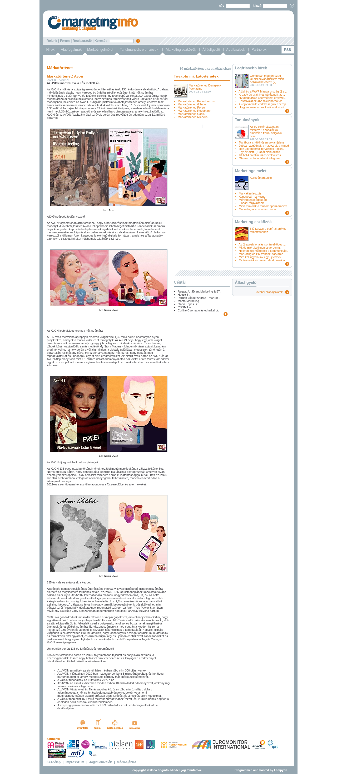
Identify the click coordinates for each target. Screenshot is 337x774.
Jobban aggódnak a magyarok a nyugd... (265, 145)
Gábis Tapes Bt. (188, 304)
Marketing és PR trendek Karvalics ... (262, 253)
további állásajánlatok (270, 292)
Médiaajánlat (126, 762)
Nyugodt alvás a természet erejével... (262, 97)
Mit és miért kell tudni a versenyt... (260, 247)
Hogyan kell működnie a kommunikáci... (264, 250)
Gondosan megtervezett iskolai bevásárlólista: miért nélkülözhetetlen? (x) (267, 79)
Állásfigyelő (245, 282)
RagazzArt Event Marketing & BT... (200, 291)
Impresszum (75, 762)
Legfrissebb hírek (251, 68)
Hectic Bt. (184, 294)
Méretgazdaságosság (253, 199)
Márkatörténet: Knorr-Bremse (196, 101)
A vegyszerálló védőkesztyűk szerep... (263, 104)
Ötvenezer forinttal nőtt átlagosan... (261, 158)
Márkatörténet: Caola (191, 113)
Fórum (65, 41)
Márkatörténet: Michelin (192, 117)
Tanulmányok (247, 119)
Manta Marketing (188, 301)
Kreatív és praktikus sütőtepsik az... (262, 94)
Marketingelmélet (250, 170)
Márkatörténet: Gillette (192, 104)
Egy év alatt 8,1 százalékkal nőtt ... (261, 151)
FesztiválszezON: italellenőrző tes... (262, 100)
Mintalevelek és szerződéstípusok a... (263, 260)
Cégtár (180, 282)
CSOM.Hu (184, 307)
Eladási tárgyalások (251, 202)
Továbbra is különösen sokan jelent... (262, 142)
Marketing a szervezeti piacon (258, 209)
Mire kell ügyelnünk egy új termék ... (262, 257)
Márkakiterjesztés (250, 193)
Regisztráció (82, 41)
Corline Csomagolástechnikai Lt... (199, 310)
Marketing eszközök (253, 221)
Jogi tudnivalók (100, 762)
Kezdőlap (54, 762)
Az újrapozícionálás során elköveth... (262, 244)
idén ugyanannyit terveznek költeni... (262, 148)
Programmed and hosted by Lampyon (261, 770)
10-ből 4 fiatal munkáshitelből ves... (261, 155)
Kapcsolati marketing (252, 196)
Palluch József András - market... (199, 297)
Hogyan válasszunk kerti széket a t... (262, 107)
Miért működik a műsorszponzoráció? (263, 206)
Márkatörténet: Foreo (191, 107)
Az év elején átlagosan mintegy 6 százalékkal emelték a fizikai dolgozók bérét (266, 131)
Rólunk (52, 41)
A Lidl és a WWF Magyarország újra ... (263, 91)
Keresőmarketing (261, 177)
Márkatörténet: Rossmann (194, 110)
